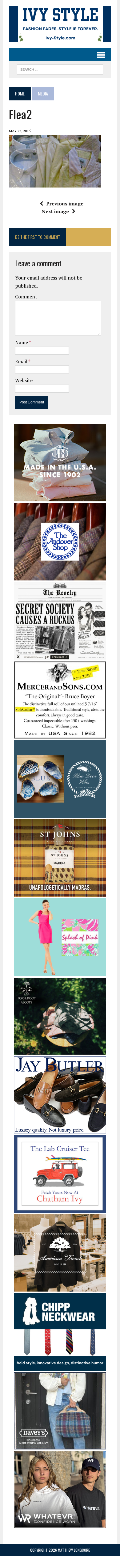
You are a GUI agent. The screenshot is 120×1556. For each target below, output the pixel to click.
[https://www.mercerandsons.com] (60, 734)
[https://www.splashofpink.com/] (60, 971)
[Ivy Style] (60, 24)
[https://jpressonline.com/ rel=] (60, 497)
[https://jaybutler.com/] (60, 1129)
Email (21, 361)
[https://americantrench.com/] (60, 1287)
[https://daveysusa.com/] (60, 1445)
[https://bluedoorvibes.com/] (60, 813)
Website (24, 380)
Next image (55, 211)
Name (22, 342)
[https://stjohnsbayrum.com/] (60, 892)
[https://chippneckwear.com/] (60, 1366)
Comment (26, 296)
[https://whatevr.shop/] (60, 1524)
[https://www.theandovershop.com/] (60, 576)
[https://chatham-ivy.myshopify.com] (60, 1208)
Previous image (64, 203)
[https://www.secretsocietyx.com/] (60, 655)
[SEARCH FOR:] (60, 68)
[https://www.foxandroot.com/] (60, 1050)
